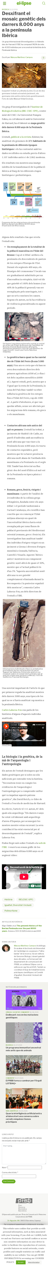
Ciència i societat (13, 1012)
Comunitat (25, 1012)
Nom (4, 1167)
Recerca (5, 9)
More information (34, 1262)
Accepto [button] (21, 1262)
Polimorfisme (10, 911)
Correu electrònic (10, 1172)
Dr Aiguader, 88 (14, 1221)
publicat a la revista (21, 136)
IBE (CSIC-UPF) (26, 899)
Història (8, 899)
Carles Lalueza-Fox (12, 709)
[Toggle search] (43, 4)
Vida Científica (12, 1111)
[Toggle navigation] (4, 3)
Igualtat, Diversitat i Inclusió (17, 905)
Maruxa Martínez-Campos (21, 57)
